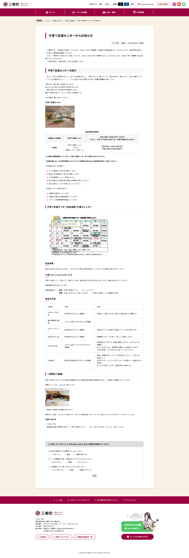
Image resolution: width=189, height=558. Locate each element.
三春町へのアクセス (61, 537)
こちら (60, 385)
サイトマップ (131, 500)
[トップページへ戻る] (15, 5)
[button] (79, 12)
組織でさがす (57, 21)
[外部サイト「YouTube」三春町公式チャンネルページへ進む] (179, 4)
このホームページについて (80, 500)
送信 (94, 475)
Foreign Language (147, 4)
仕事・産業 (110, 12)
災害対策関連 (163, 4)
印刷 (117, 43)
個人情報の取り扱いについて (107, 500)
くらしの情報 (81, 12)
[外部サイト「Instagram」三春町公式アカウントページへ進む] (174, 4)
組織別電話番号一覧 (84, 537)
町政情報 (140, 12)
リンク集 (59, 500)
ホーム (52, 12)
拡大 (107, 4)
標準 (132, 4)
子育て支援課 (69, 21)
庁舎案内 (43, 537)
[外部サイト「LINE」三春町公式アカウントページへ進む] (184, 4)
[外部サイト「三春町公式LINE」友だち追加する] (137, 522)
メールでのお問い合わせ (139, 536)
